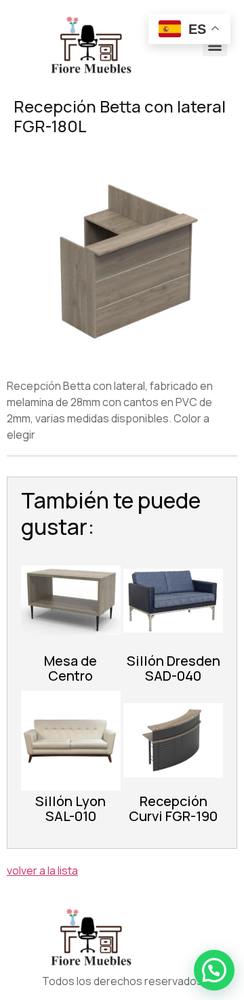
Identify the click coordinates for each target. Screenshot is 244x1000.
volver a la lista (42, 870)
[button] (214, 970)
